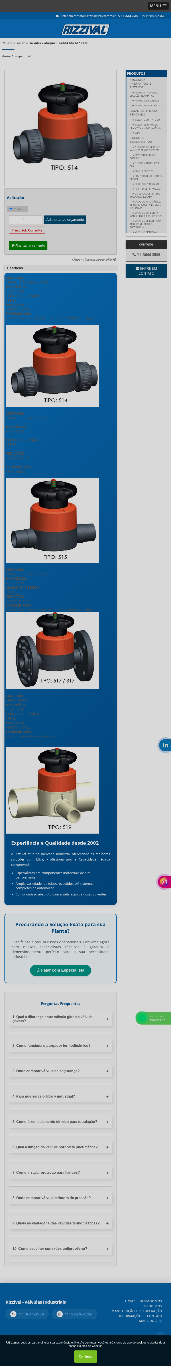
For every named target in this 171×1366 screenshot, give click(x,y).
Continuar (85, 1356)
